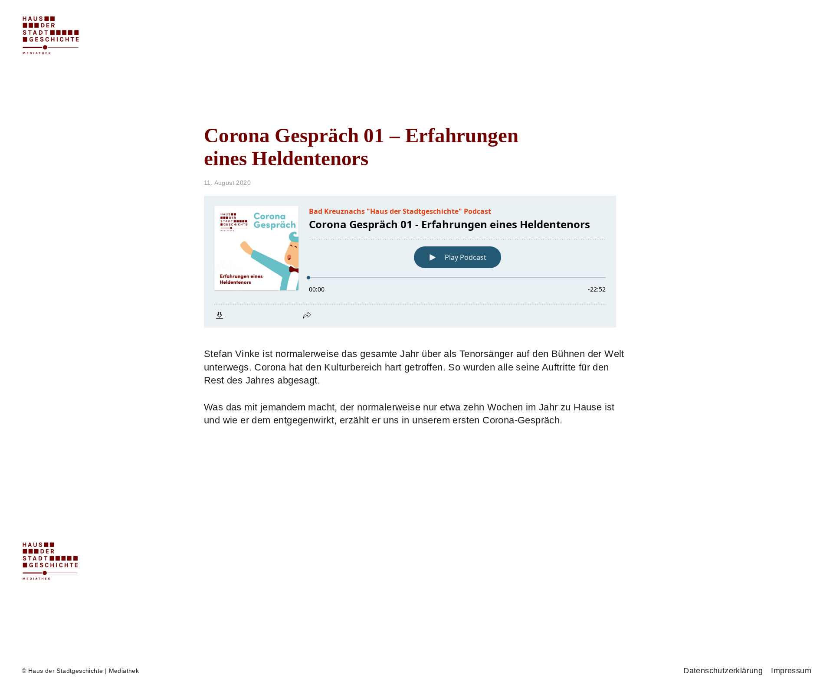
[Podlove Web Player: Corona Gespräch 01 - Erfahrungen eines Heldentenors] (416, 262)
